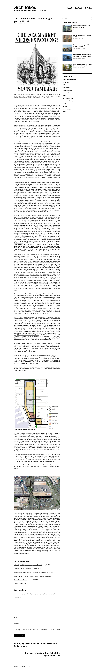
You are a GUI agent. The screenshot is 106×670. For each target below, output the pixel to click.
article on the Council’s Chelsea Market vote (37, 132)
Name (16, 611)
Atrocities (66, 82)
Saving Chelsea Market (20, 580)
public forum (35, 313)
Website (16, 623)
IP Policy (88, 8)
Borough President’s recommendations (26, 210)
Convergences (67, 90)
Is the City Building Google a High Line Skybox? (28, 565)
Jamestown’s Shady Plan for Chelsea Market (27, 572)
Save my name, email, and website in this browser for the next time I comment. (37, 630)
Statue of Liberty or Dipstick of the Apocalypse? (42, 654)
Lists (64, 95)
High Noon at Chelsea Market (22, 568)
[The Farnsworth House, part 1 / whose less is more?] (67, 67)
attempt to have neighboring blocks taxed (37, 334)
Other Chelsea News (20, 584)
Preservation (67, 109)
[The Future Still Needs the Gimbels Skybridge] (67, 28)
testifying (57, 266)
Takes (64, 112)
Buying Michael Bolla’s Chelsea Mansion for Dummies (35, 644)
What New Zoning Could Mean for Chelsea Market (29, 576)
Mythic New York (68, 98)
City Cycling (66, 87)
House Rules (66, 93)
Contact (78, 8)
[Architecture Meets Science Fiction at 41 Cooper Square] (67, 57)
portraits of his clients (52, 346)
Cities (64, 85)
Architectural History (69, 79)
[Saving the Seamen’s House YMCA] (67, 38)
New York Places (68, 101)
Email (15, 617)
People (65, 106)
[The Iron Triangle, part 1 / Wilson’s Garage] (67, 48)
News (64, 104)
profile (35, 303)
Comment (17, 598)
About (69, 8)
